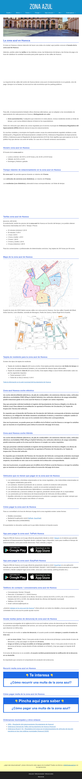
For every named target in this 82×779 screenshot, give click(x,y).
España (8, 12)
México (18, 12)
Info (60, 12)
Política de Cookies (49, 773)
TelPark (30, 518)
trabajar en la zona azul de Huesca (22, 608)
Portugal (37, 12)
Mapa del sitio (41, 776)
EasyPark (37, 518)
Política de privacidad (39, 773)
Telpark (56, 538)
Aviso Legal (31, 773)
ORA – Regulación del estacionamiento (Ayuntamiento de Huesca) (31, 724)
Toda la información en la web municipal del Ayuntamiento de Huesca (27, 382)
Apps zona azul (49, 12)
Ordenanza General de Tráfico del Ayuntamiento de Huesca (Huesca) (32, 726)
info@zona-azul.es (70, 765)
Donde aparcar (70, 12)
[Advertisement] (41, 69)
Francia (27, 12)
